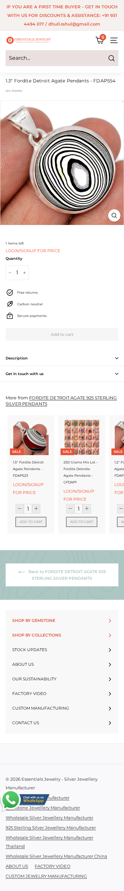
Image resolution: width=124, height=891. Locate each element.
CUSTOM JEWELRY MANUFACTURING (46, 876)
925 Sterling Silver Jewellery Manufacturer (51, 827)
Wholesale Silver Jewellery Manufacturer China (56, 856)
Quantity (14, 258)
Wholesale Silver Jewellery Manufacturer (49, 817)
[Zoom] (114, 215)
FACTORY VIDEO (52, 866)
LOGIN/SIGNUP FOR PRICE (33, 250)
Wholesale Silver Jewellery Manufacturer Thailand (49, 842)
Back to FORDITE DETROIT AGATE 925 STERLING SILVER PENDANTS (66, 575)
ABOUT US (17, 866)
